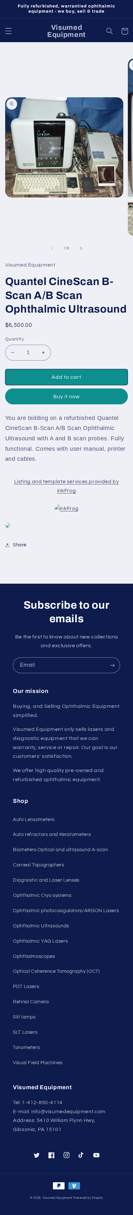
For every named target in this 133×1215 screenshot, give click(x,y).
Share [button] (19, 544)
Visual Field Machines (37, 1062)
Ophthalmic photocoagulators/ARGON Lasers (66, 910)
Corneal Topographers (38, 865)
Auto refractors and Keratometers (52, 834)
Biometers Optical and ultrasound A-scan (60, 849)
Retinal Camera (31, 1001)
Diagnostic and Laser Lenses (46, 880)
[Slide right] (81, 248)
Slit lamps (24, 1017)
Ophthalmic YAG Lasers (40, 941)
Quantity (14, 339)
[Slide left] (52, 248)
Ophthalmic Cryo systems (42, 895)
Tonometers (26, 1047)
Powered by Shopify (88, 1198)
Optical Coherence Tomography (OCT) (56, 971)
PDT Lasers (26, 986)
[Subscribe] (112, 665)
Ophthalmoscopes (34, 956)
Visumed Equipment (58, 1198)
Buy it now (66, 396)
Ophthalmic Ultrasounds (41, 925)
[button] (8, 31)
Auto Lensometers (34, 819)
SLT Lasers (25, 1032)
